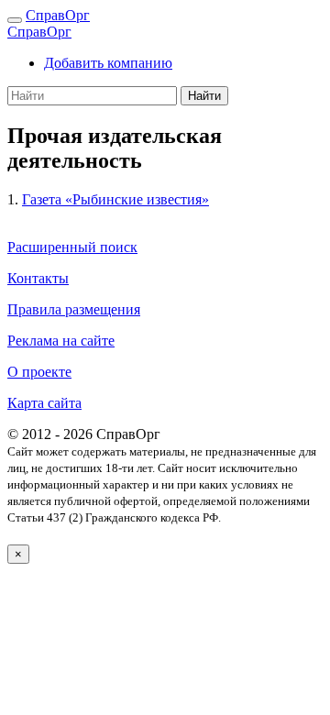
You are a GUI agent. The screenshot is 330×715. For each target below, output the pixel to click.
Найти (204, 96)
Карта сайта (44, 403)
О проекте (39, 372)
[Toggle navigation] (14, 20)
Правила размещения (73, 309)
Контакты (38, 278)
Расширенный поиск (72, 247)
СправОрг (58, 15)
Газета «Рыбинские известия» (115, 199)
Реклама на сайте (61, 340)
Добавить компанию (108, 63)
